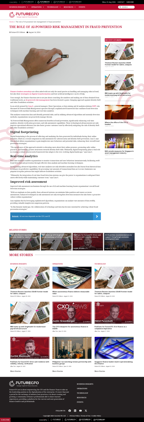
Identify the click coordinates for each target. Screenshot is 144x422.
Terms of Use (85, 416)
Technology (52, 7)
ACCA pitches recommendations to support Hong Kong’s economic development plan (118, 237)
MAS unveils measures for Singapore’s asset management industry (119, 152)
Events (82, 7)
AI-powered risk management (37, 100)
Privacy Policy (75, 416)
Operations (36, 7)
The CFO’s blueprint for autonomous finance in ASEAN (70, 328)
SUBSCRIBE (130, 2)
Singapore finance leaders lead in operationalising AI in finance (114, 363)
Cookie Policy (96, 416)
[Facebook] (69, 410)
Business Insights (17, 7)
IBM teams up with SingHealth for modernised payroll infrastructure (118, 94)
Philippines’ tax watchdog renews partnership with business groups (71, 363)
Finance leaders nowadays (21, 91)
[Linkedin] (75, 410)
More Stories (15, 371)
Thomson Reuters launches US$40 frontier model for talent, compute (118, 64)
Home (11, 22)
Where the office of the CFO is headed (116, 123)
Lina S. (31, 106)
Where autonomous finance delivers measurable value (70, 293)
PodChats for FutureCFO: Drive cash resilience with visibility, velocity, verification (87, 237)
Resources (68, 7)
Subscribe (5, 420)
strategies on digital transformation (36, 94)
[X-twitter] (85, 410)
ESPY (94, 106)
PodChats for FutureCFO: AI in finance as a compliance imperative (111, 328)
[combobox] (126, 7)
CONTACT (121, 2)
